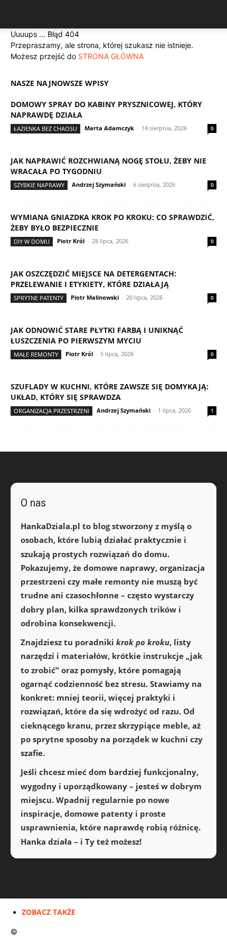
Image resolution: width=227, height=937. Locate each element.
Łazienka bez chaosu (45, 128)
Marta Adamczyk (109, 128)
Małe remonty (36, 354)
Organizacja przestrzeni (51, 411)
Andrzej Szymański (99, 184)
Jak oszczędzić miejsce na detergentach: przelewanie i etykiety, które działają (93, 279)
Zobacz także (48, 912)
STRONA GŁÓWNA (111, 56)
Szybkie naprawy (39, 185)
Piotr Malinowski (95, 297)
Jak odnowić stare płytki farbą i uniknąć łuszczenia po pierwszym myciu (97, 335)
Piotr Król (70, 241)
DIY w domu (32, 241)
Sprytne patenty (38, 298)
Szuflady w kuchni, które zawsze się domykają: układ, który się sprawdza (110, 391)
